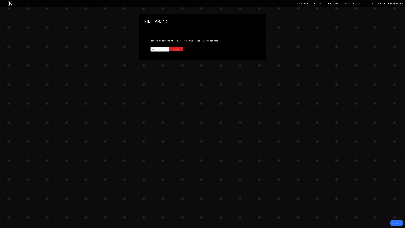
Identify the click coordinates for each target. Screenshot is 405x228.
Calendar (333, 3)
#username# (394, 3)
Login (379, 3)
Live (320, 3)
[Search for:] (160, 49)
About (348, 3)
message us (397, 223)
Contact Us (363, 3)
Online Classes (301, 3)
